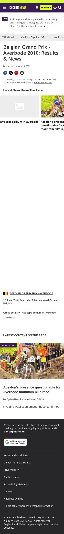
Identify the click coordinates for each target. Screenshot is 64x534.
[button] (59, 7)
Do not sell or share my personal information (28, 505)
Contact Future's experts (17, 462)
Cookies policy (11, 477)
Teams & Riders (8, 345)
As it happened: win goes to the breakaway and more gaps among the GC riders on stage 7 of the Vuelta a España (33, 23)
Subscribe (46, 7)
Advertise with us (13, 498)
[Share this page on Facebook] (5, 73)
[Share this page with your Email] (22, 73)
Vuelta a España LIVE (32, 37)
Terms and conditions (16, 455)
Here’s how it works (43, 82)
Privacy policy (11, 469)
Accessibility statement (16, 484)
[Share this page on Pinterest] (16, 73)
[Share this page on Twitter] (11, 73)
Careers (8, 491)
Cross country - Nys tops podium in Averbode (29, 312)
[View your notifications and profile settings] (36, 7)
